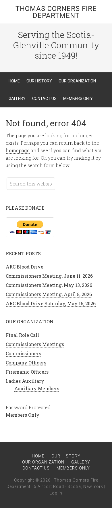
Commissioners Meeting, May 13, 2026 (49, 285)
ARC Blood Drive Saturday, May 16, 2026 (51, 303)
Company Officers (26, 363)
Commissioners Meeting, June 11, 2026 (49, 276)
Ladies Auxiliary (25, 381)
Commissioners (23, 353)
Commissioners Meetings (35, 344)
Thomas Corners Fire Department (56, 12)
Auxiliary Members (36, 388)
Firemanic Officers (27, 372)
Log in (56, 493)
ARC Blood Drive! (25, 267)
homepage (18, 150)
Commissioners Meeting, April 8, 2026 (49, 294)
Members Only (22, 415)
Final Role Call (22, 335)
